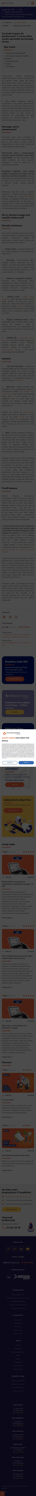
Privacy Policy (15, 752)
